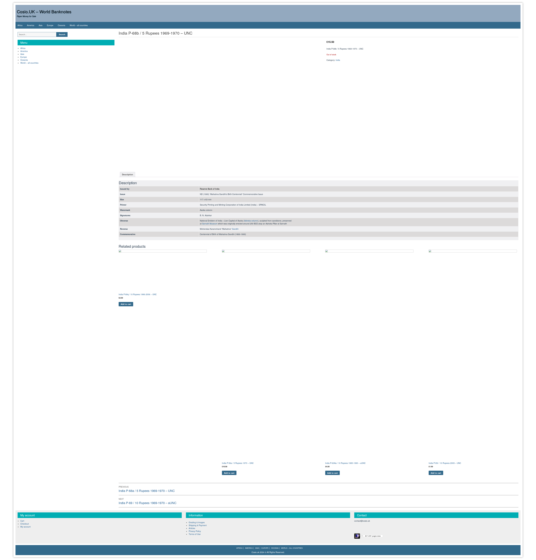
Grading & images (197, 522)
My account (25, 526)
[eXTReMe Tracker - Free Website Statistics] (357, 535)
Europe (50, 25)
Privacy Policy (195, 531)
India (338, 60)
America (30, 25)
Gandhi (235, 228)
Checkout (24, 523)
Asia (40, 25)
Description (127, 174)
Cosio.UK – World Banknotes (44, 12)
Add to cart (126, 304)
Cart (22, 520)
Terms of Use (195, 534)
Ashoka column (251, 220)
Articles (192, 528)
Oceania (61, 25)
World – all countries (79, 25)
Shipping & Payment (198, 525)
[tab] (127, 174)
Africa (19, 25)
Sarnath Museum (209, 223)
